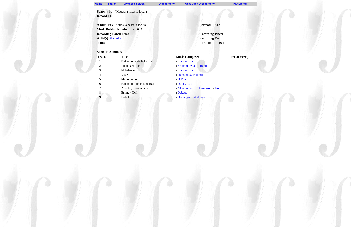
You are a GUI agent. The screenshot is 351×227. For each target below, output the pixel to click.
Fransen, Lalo (186, 61)
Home (98, 3)
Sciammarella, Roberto (192, 65)
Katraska (115, 38)
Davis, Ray (185, 83)
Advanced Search (134, 3)
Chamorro (203, 88)
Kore (218, 88)
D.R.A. (182, 79)
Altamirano (185, 88)
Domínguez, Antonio (191, 97)
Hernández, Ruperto (191, 74)
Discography (167, 3)
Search (112, 3)
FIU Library (240, 3)
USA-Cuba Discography (200, 3)
